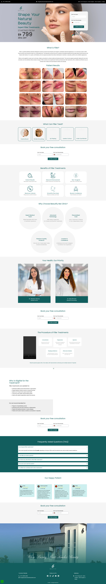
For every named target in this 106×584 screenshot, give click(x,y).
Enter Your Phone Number (76, 20)
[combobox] (72, 22)
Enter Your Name (74, 14)
